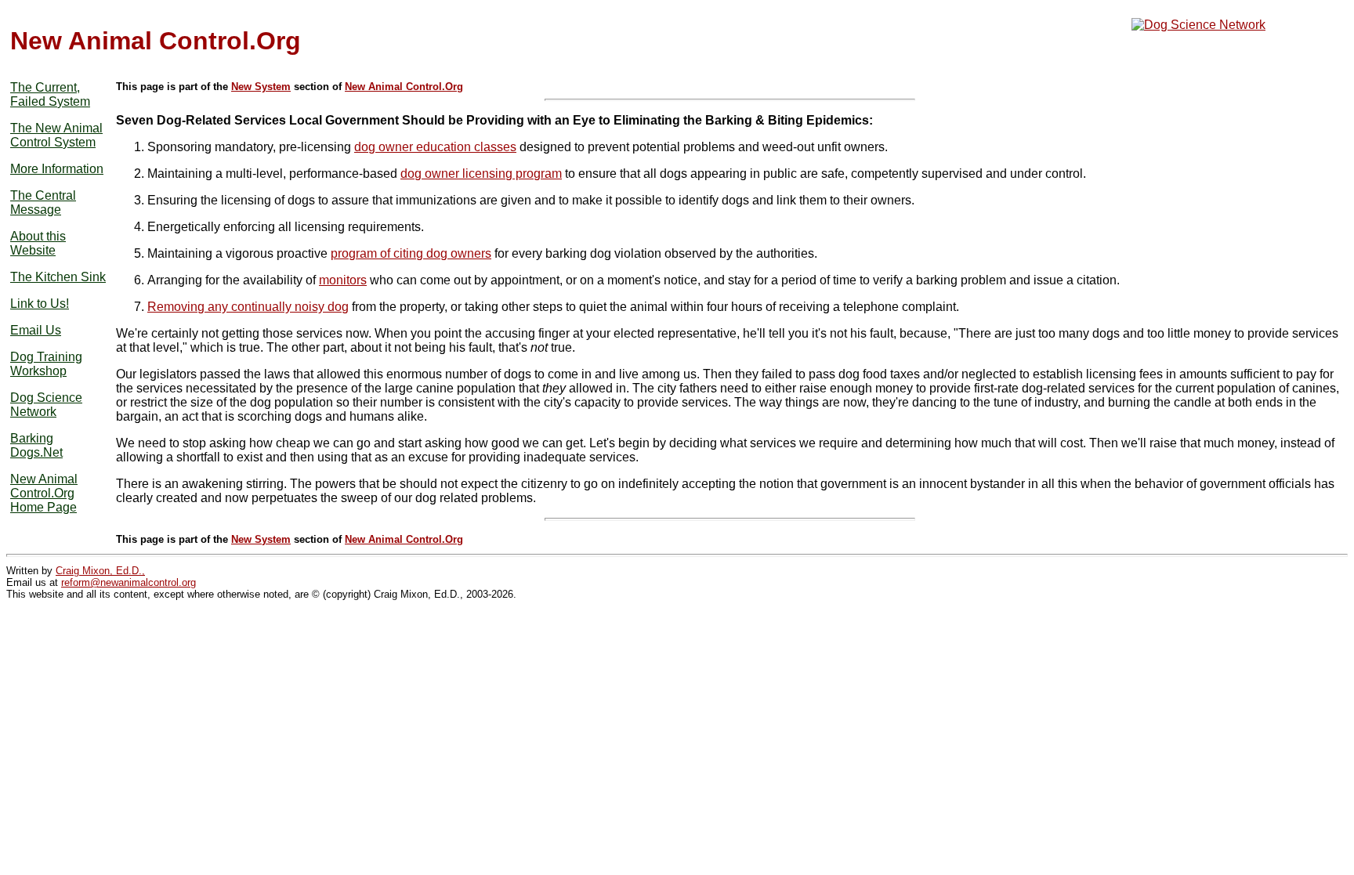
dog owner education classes (435, 147)
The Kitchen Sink (58, 277)
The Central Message (43, 202)
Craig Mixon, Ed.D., (100, 571)
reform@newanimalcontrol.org (128, 582)
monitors (343, 280)
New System (261, 86)
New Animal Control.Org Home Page (44, 493)
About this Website (38, 243)
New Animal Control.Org (404, 86)
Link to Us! (39, 303)
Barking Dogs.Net (36, 445)
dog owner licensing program (481, 173)
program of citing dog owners (411, 253)
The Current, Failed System (50, 94)
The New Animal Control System (56, 135)
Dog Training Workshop (46, 364)
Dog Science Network (46, 404)
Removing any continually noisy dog (248, 306)
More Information (56, 168)
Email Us (35, 330)
